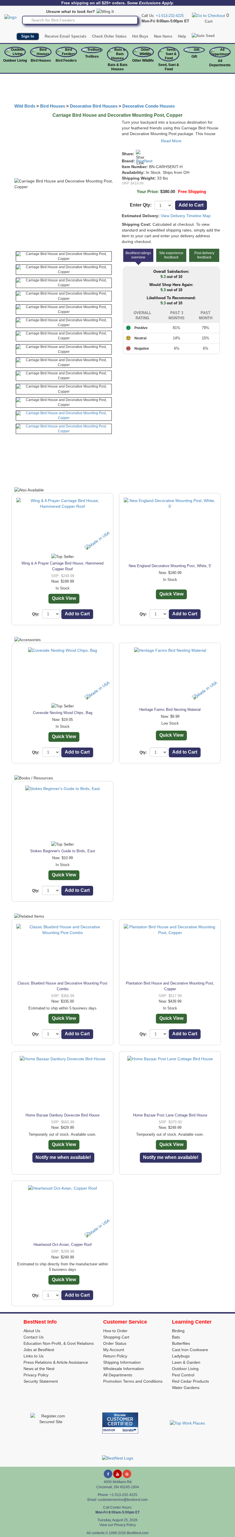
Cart (209, 21)
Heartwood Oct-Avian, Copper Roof (63, 1244)
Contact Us (33, 1337)
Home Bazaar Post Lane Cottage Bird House (170, 1115)
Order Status (114, 1343)
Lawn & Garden (186, 1362)
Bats (176, 1337)
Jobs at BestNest (38, 1349)
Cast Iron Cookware (190, 1349)
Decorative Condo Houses (148, 106)
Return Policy (115, 1356)
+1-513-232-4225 (170, 15)
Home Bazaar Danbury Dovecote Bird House (62, 1115)
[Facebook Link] (108, 1474)
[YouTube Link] (117, 1474)
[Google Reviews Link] (127, 1474)
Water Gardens (185, 1387)
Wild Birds (24, 106)
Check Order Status (109, 36)
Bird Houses (41, 61)
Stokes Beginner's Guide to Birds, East (62, 851)
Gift (194, 57)
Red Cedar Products (190, 1381)
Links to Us (33, 1356)
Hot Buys (140, 36)
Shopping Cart (116, 1337)
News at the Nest (38, 1368)
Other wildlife (143, 61)
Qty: (35, 614)
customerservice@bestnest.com (123, 1500)
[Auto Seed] (203, 36)
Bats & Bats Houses (118, 67)
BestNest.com (137, 1533)
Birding (178, 1330)
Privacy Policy (35, 1375)
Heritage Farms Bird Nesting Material (170, 709)
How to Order (115, 1330)
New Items (163, 36)
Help (182, 36)
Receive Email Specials (65, 36)
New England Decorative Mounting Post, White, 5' (170, 566)
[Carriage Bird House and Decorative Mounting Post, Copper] (64, 256)
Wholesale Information (123, 1368)
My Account (113, 1349)
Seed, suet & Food (168, 67)
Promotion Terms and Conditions (132, 1381)
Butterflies (181, 1343)
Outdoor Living (15, 61)
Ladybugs (181, 1356)
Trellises (92, 57)
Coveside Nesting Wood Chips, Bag (62, 713)
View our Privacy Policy (117, 1525)
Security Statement (40, 1381)
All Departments (220, 63)
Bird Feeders (66, 61)
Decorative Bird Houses (93, 106)
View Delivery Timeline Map (186, 215)
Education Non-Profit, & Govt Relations (58, 1343)
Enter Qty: (141, 205)
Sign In (27, 36)
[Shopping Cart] (208, 15)
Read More (171, 141)
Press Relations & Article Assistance (55, 1362)
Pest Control (183, 1375)
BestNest (144, 161)
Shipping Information (122, 1362)
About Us (31, 1330)
